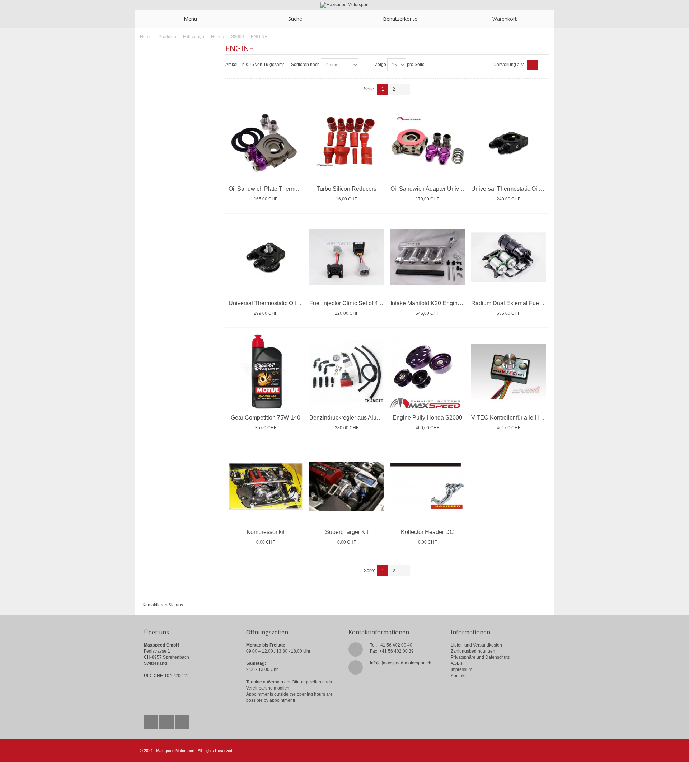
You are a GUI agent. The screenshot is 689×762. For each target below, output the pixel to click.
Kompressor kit (266, 532)
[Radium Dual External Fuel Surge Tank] (508, 257)
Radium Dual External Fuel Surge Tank (521, 303)
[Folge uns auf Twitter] (151, 720)
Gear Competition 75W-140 (265, 418)
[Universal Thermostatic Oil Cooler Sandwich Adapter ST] (508, 143)
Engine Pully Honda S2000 (427, 418)
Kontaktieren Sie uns (162, 604)
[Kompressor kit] (266, 486)
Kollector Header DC (427, 532)
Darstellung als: (508, 64)
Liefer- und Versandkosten (476, 645)
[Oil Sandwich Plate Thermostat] (266, 143)
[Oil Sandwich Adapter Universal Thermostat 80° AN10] (427, 143)
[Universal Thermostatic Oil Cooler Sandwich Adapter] (266, 257)
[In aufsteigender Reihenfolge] (365, 65)
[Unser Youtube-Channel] (182, 720)
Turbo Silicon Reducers (346, 189)
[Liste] (543, 65)
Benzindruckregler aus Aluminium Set (357, 418)
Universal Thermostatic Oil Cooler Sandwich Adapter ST (542, 189)
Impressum (461, 669)
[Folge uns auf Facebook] (167, 720)
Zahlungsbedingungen (473, 651)
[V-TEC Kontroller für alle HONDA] (508, 371)
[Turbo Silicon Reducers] (346, 143)
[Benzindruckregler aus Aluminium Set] (346, 371)
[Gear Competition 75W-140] (266, 371)
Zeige (380, 64)
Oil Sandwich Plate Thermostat (268, 189)
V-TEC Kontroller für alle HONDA (513, 418)
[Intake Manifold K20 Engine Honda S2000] (427, 257)
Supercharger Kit (346, 532)
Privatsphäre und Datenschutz (480, 657)
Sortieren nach (305, 64)
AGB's (457, 663)
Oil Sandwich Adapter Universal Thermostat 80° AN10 (459, 189)
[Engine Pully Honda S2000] (427, 371)
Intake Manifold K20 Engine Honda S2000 (444, 303)
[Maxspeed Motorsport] (344, 5)
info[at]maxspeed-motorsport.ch (400, 663)
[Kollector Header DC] (427, 486)
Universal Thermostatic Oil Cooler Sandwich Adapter (296, 303)
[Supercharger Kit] (346, 486)
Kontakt (458, 675)
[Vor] (404, 89)
